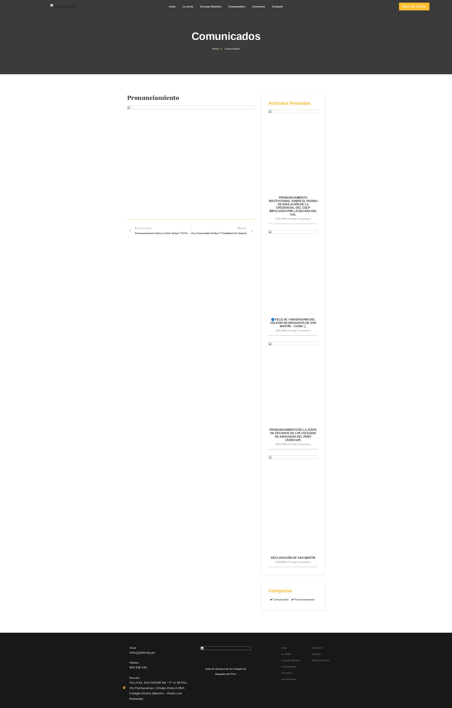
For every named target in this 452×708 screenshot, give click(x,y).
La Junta (188, 6)
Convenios (258, 6)
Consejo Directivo (210, 6)
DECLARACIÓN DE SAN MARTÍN (293, 557)
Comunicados (236, 6)
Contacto (277, 6)
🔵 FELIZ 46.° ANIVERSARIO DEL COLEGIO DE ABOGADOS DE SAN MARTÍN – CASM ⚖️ (293, 323)
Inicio (172, 6)
